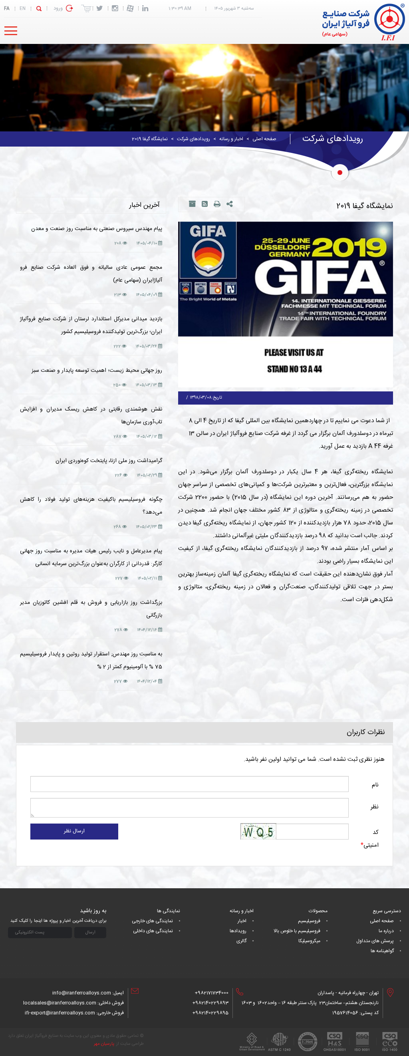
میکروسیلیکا (309, 941)
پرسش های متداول (375, 941)
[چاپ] (217, 204)
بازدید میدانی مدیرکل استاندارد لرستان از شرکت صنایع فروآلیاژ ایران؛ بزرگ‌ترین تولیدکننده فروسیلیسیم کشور (91, 325)
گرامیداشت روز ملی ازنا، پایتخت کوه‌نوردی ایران (109, 461)
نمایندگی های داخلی (153, 931)
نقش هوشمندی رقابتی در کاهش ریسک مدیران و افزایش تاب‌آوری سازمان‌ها (91, 416)
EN (23, 9)
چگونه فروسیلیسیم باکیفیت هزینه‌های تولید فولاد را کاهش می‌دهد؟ (91, 506)
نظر (375, 807)
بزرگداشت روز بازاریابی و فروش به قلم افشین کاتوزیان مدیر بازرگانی (91, 609)
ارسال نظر (74, 831)
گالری (241, 941)
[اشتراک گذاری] (230, 204)
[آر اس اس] (205, 204)
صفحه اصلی (264, 139)
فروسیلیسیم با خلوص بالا (297, 931)
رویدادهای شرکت (193, 139)
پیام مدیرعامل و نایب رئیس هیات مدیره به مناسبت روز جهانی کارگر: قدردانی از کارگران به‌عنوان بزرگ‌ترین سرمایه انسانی (91, 557)
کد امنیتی (370, 839)
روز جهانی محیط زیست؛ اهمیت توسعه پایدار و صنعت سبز (97, 370)
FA (7, 9)
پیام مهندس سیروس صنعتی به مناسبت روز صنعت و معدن (96, 229)
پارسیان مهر (104, 1044)
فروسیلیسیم (309, 921)
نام (375, 785)
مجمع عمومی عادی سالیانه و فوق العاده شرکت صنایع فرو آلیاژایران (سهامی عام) (91, 274)
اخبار (242, 921)
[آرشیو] (192, 204)
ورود (58, 8)
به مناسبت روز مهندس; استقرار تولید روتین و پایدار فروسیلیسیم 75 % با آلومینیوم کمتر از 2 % (91, 660)
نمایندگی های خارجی (152, 921)
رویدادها (238, 931)
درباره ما (386, 931)
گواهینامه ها (382, 951)
